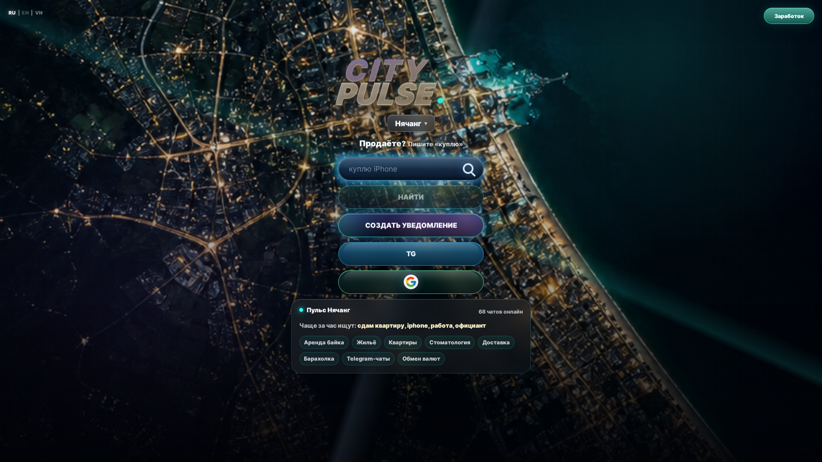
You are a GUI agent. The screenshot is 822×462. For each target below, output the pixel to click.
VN (39, 13)
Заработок (789, 16)
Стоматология (449, 342)
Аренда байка (324, 342)
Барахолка (319, 358)
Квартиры (403, 342)
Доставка (496, 342)
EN (25, 13)
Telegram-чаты (368, 358)
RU (12, 13)
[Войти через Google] (411, 282)
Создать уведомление (411, 225)
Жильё (366, 342)
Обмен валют (421, 358)
